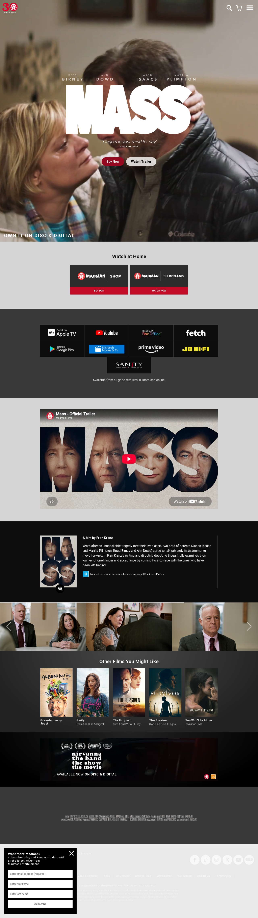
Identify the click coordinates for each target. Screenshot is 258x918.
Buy (112, 161)
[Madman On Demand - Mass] (159, 276)
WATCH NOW (159, 290)
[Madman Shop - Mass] (99, 276)
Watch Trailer (141, 161)
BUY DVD (99, 290)
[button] (8, 626)
